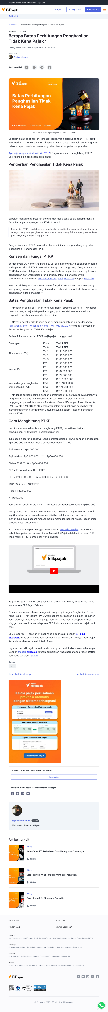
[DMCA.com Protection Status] (39, 988)
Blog (17, 25)
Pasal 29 (89, 278)
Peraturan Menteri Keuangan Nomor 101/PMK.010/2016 (40, 325)
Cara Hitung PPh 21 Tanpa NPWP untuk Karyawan (51, 874)
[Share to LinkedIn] (42, 67)
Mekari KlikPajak (69, 529)
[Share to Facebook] (49, 67)
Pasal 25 (69, 278)
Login (58, 9)
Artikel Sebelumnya (21, 674)
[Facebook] (12, 793)
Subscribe (54, 777)
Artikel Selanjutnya (86, 674)
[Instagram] (17, 793)
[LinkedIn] (22, 793)
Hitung (12, 31)
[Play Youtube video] (54, 571)
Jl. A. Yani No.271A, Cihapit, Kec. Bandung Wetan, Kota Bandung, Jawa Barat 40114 (39, 956)
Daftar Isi (13, 16)
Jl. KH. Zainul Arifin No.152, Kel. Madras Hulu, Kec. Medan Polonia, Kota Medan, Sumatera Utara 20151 (46, 965)
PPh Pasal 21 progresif (50, 278)
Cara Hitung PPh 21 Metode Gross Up (45, 898)
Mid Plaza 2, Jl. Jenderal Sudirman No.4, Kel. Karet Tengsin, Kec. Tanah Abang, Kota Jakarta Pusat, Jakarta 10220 (51, 938)
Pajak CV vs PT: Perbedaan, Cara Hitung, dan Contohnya (55, 851)
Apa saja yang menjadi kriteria (29, 153)
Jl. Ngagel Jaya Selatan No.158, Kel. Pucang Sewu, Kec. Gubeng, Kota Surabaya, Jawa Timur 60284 (45, 947)
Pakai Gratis (94, 9)
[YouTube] (28, 793)
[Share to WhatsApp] (34, 67)
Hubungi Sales (75, 9)
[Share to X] (26, 67)
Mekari (22, 651)
